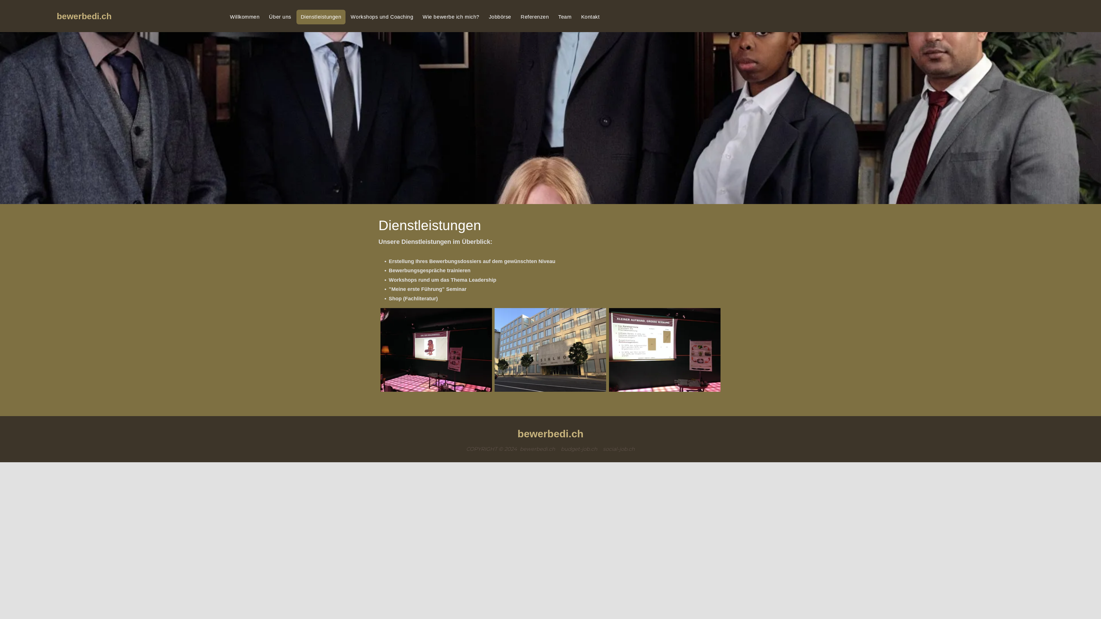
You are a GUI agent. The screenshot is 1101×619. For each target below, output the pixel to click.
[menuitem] (245, 17)
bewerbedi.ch (84, 16)
